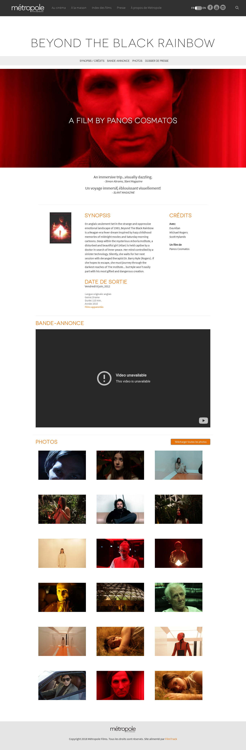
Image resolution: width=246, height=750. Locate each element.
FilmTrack (171, 739)
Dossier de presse (157, 60)
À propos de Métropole (146, 8)
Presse (121, 8)
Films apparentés (94, 307)
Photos (137, 60)
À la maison (78, 8)
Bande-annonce (118, 60)
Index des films (101, 8)
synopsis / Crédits (92, 60)
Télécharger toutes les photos (191, 441)
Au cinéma (59, 8)
